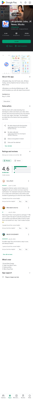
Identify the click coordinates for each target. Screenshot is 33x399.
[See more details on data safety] (8, 146)
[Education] (6, 101)
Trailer (16, 14)
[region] (16, 34)
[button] (19, 35)
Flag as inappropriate (10, 277)
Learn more (11, 127)
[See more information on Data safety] (29, 106)
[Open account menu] (30, 2)
